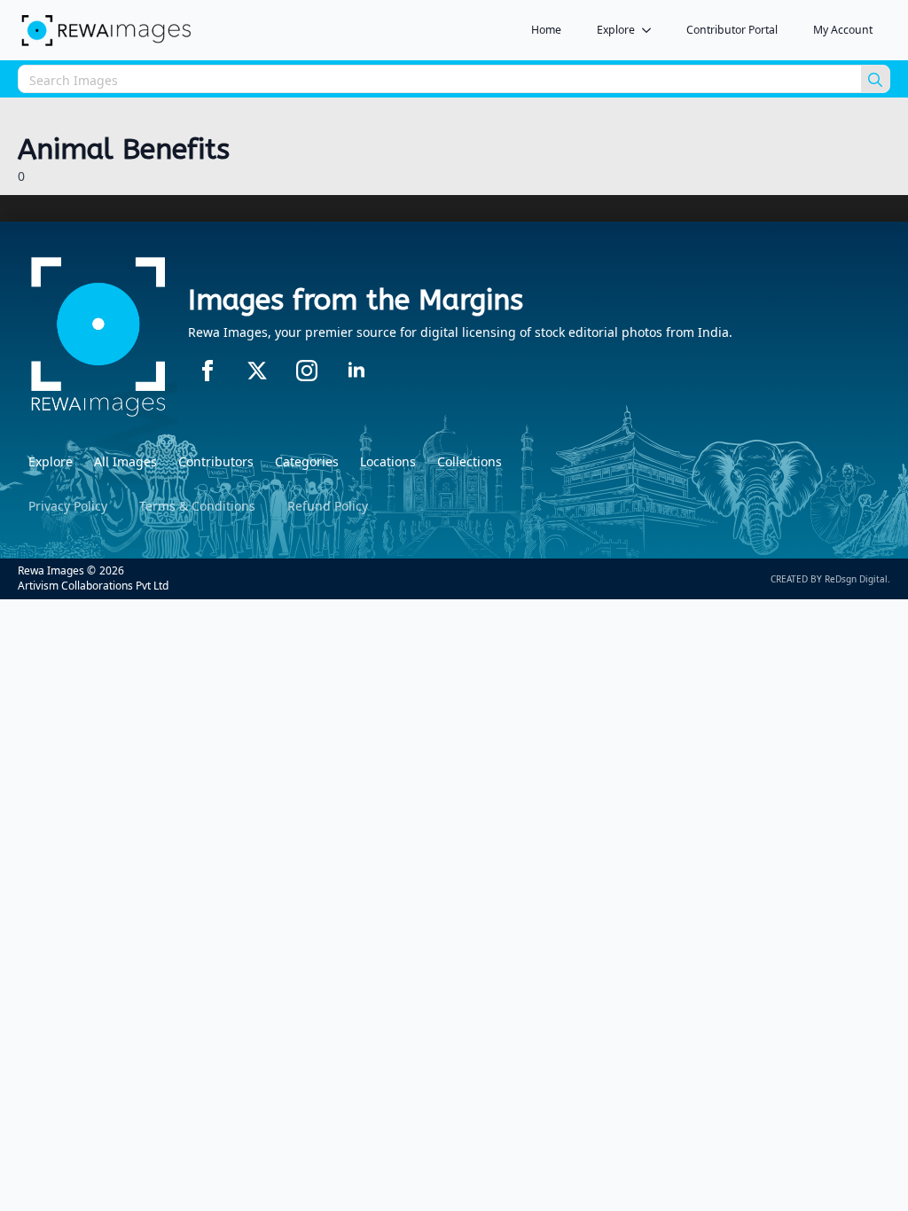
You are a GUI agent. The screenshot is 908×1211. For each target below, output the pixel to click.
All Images (125, 461)
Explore (616, 29)
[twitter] (257, 370)
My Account (843, 29)
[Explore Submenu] (652, 30)
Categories (307, 461)
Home (546, 29)
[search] (875, 80)
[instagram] (306, 370)
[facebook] (207, 370)
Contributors (216, 461)
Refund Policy (327, 505)
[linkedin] (356, 370)
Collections (469, 461)
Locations (388, 461)
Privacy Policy (67, 505)
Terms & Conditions (197, 505)
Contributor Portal (732, 29)
